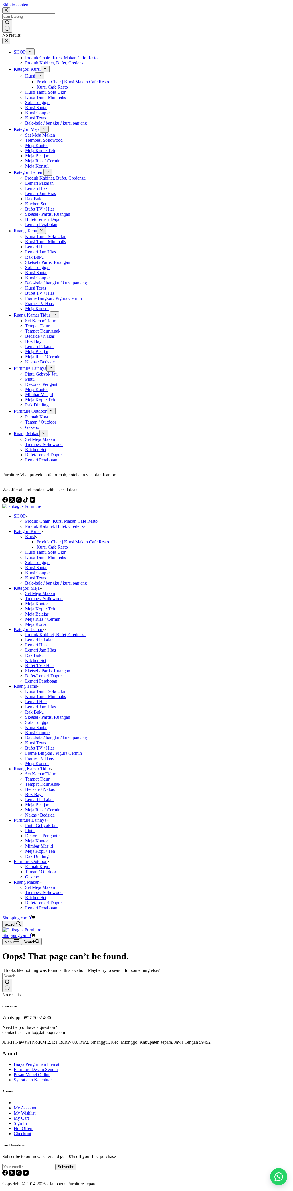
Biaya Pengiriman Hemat (36, 1064)
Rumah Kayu (37, 866)
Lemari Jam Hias (40, 650)
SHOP (20, 516)
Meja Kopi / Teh (40, 608)
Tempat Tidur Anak (42, 784)
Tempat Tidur (37, 779)
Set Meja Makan (40, 593)
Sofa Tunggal (37, 562)
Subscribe (66, 1167)
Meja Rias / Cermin (42, 619)
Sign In (20, 1123)
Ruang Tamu (25, 686)
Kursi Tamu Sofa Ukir (45, 552)
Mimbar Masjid (39, 846)
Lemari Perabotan (41, 681)
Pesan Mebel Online (32, 1074)
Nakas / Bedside (40, 815)
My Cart (21, 1118)
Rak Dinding (37, 856)
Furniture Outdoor (30, 861)
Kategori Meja (27, 588)
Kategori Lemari (28, 629)
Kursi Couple (37, 572)
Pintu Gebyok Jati (41, 825)
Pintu (30, 830)
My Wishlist (24, 1113)
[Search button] (7, 985)
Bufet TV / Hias (39, 665)
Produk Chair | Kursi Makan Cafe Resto (61, 521)
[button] (278, 1176)
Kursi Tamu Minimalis (45, 557)
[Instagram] (19, 1174)
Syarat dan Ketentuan (33, 1079)
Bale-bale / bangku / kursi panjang (56, 583)
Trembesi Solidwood (44, 598)
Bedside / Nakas (40, 789)
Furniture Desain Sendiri (36, 1069)
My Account (25, 1107)
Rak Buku (34, 655)
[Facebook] (5, 1174)
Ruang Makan (26, 882)
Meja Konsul (37, 624)
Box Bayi (34, 794)
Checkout (22, 1133)
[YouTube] (26, 1174)
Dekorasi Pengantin (43, 835)
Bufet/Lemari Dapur (43, 675)
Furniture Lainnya (30, 820)
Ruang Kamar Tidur (32, 768)
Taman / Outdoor (40, 871)
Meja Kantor (36, 603)
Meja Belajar (36, 614)
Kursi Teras (35, 577)
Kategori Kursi (27, 531)
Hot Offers (23, 1128)
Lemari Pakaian (39, 639)
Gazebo (32, 876)
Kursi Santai (36, 567)
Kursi (30, 536)
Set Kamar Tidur (40, 773)
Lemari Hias (36, 644)
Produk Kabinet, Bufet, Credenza (55, 526)
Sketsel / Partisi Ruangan (47, 670)
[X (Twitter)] (12, 1174)
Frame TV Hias (39, 758)
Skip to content (15, 4)
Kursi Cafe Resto (52, 547)
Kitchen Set (35, 660)
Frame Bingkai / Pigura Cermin (53, 753)
